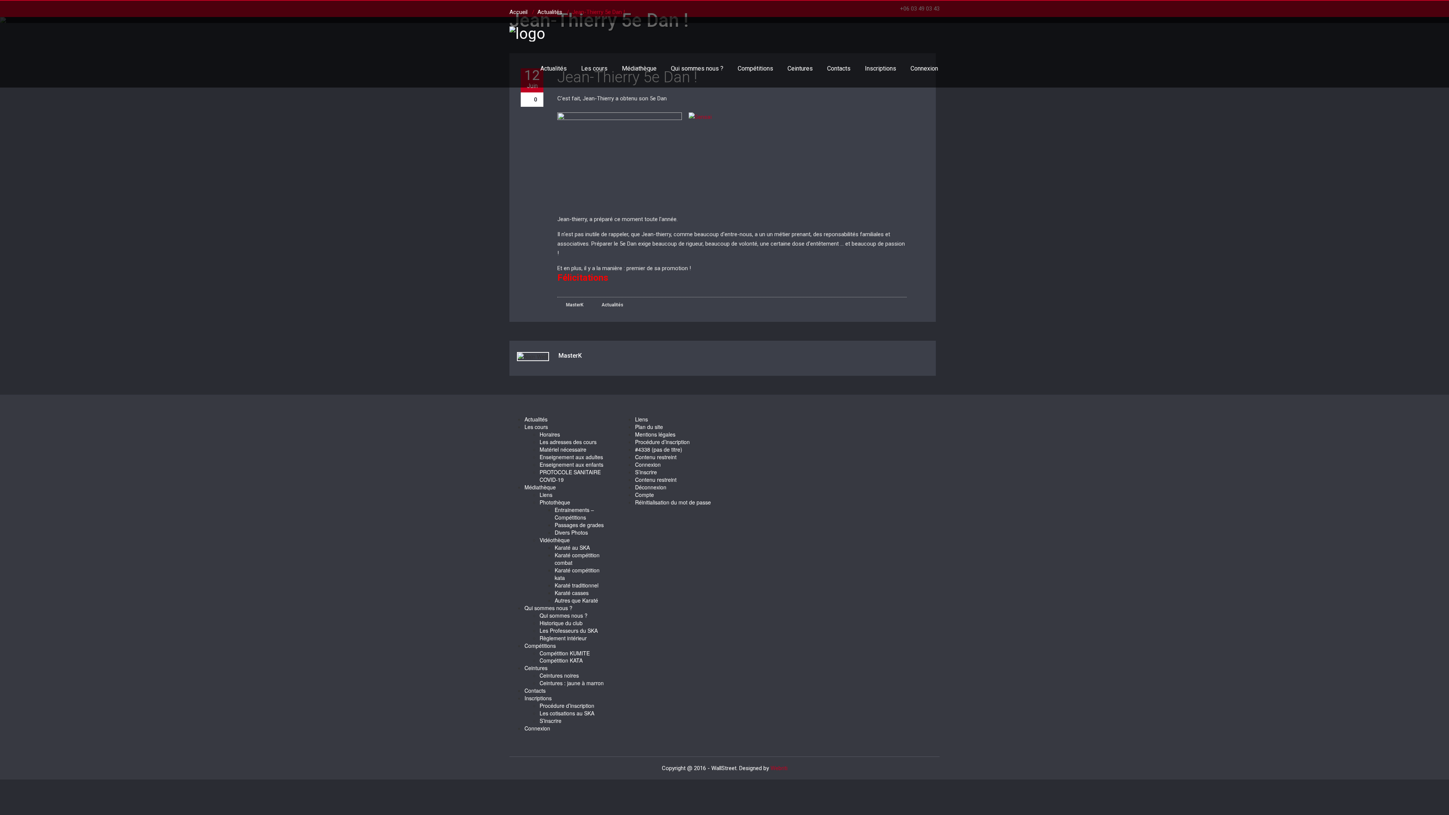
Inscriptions (880, 68)
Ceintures (800, 68)
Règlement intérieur (563, 638)
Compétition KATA (561, 660)
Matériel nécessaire (563, 449)
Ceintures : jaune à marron (572, 683)
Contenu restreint (656, 457)
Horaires (550, 434)
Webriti (779, 768)
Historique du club (561, 623)
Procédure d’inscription (567, 705)
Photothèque (555, 502)
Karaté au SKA (572, 547)
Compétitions (755, 68)
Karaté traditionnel (576, 585)
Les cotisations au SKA (567, 713)
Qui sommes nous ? (697, 68)
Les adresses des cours (568, 442)
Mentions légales (655, 434)
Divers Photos (571, 532)
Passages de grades (579, 525)
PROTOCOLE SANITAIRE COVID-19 (570, 475)
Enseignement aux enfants (571, 464)
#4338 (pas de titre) (658, 449)
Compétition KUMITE (565, 653)
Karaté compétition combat (577, 558)
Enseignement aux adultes (571, 457)
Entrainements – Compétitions (574, 513)
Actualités (553, 68)
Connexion (924, 68)
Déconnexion (650, 487)
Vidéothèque (555, 540)
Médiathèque (639, 68)
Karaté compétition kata (577, 573)
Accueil (518, 12)
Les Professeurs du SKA (569, 630)
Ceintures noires (559, 675)
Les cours (594, 68)
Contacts (839, 68)
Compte (644, 494)
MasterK (574, 305)
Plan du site (649, 427)
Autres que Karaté (576, 600)
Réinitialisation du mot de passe (673, 502)
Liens (546, 494)
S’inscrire (550, 720)
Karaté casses (572, 593)
